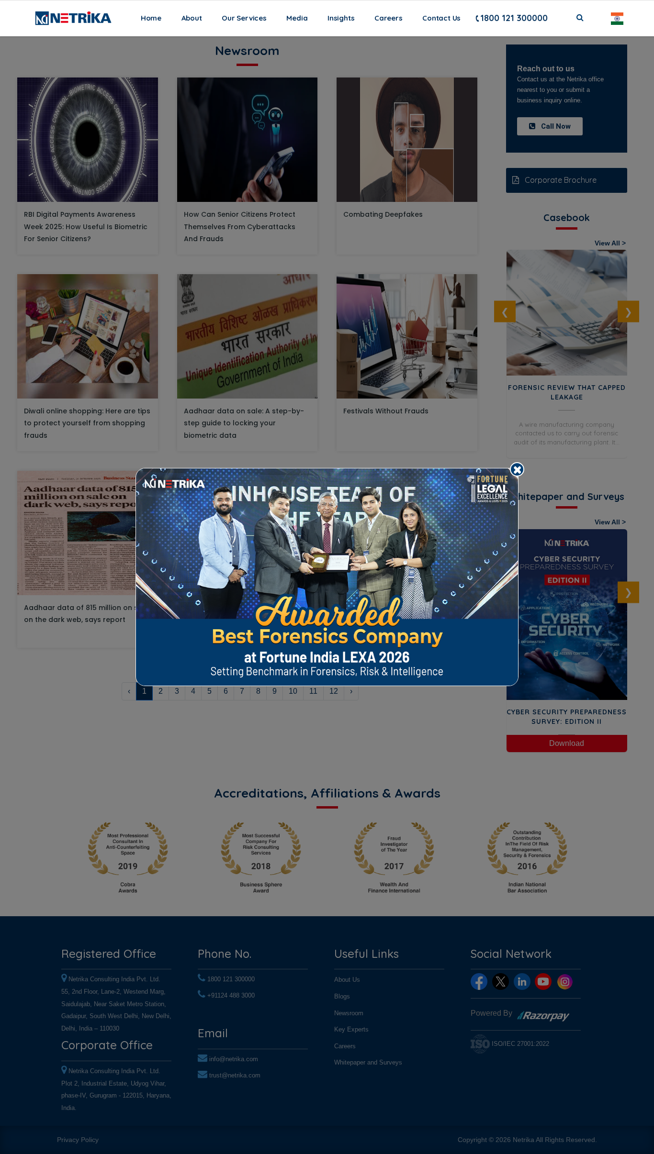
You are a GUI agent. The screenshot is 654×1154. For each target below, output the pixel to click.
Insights (340, 17)
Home (153, 17)
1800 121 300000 (514, 17)
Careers (388, 17)
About (191, 17)
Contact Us (441, 17)
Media (296, 17)
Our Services (244, 17)
